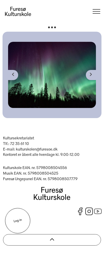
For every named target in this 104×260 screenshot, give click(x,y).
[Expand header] (96, 11)
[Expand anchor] (52, 27)
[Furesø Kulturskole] (18, 11)
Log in (17, 220)
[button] (52, 75)
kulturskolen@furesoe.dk (37, 149)
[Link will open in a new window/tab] (80, 211)
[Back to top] (52, 240)
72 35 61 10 (19, 144)
